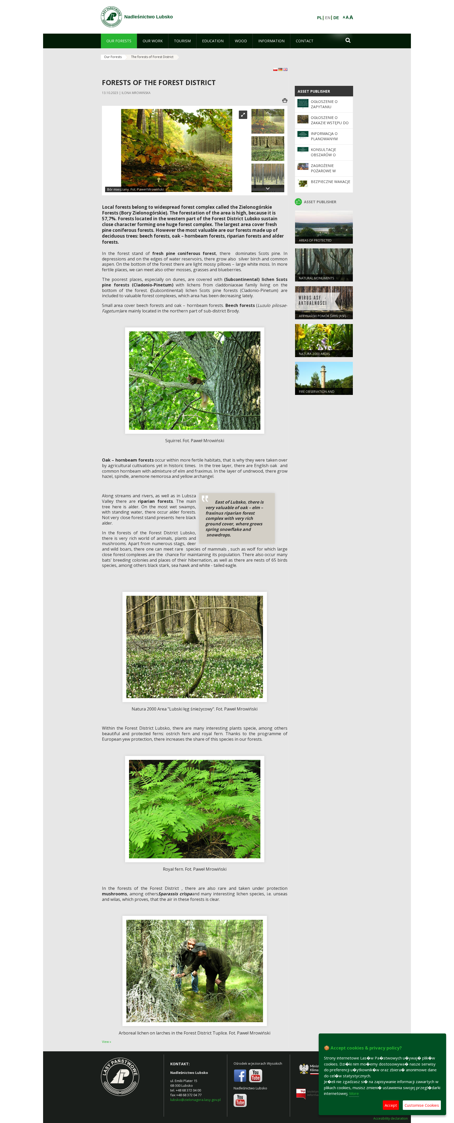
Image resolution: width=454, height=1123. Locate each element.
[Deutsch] (280, 69)
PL (319, 18)
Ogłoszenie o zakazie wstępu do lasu (330, 123)
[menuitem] (119, 41)
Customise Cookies (422, 1105)
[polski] (275, 69)
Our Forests (113, 57)
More (354, 1093)
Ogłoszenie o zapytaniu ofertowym (324, 107)
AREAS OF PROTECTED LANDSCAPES (315, 242)
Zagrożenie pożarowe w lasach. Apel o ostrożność (325, 173)
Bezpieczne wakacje (330, 181)
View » (106, 1042)
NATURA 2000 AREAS (314, 354)
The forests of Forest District (152, 57)
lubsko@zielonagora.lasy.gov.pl (195, 1099)
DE (336, 18)
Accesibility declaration (390, 1118)
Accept (391, 1105)
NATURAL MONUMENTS (316, 278)
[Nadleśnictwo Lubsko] (111, 16)
